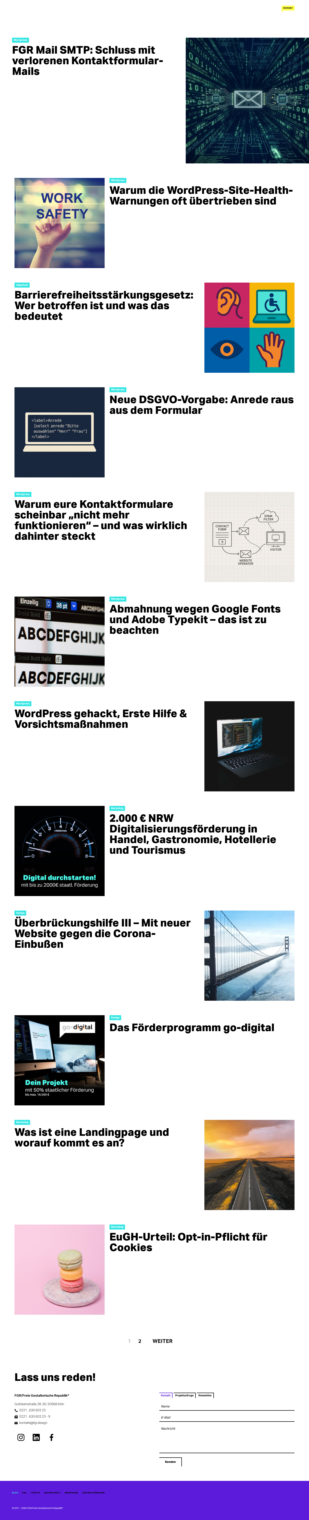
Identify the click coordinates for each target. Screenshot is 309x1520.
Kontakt (288, 8)
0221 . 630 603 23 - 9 (34, 1416)
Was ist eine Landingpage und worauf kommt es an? (91, 1138)
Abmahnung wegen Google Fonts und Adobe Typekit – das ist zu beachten (195, 620)
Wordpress (20, 40)
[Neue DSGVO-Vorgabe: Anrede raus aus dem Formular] (59, 432)
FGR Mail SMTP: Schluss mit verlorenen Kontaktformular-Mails (87, 61)
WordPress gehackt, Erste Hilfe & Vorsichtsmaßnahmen (100, 719)
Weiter (163, 1341)
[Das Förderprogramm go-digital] (59, 1060)
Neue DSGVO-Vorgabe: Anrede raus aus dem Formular (201, 405)
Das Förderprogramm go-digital (191, 1028)
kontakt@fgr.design (33, 1423)
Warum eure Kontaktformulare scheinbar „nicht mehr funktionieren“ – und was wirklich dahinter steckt (100, 520)
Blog (15, 1493)
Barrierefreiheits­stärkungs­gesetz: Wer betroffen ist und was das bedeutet (103, 306)
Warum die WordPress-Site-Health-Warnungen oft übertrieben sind (201, 196)
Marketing (117, 808)
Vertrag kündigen (93, 1493)
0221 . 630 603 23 (32, 1410)
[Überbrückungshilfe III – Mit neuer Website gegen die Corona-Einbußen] (249, 956)
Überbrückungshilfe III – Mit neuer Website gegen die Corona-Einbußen (102, 934)
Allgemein (22, 285)
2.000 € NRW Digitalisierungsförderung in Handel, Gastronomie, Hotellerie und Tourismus (192, 834)
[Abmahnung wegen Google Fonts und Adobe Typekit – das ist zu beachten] (59, 642)
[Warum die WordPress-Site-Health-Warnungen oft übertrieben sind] (59, 223)
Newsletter (205, 1395)
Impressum (71, 1493)
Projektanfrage (184, 1395)
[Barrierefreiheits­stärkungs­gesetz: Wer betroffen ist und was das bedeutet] (249, 328)
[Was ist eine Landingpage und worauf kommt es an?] (249, 1165)
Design (20, 913)
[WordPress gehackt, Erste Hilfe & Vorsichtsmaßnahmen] (249, 746)
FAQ (24, 1493)
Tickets (35, 1493)
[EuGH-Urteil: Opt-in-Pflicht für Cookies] (59, 1270)
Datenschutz (52, 1493)
